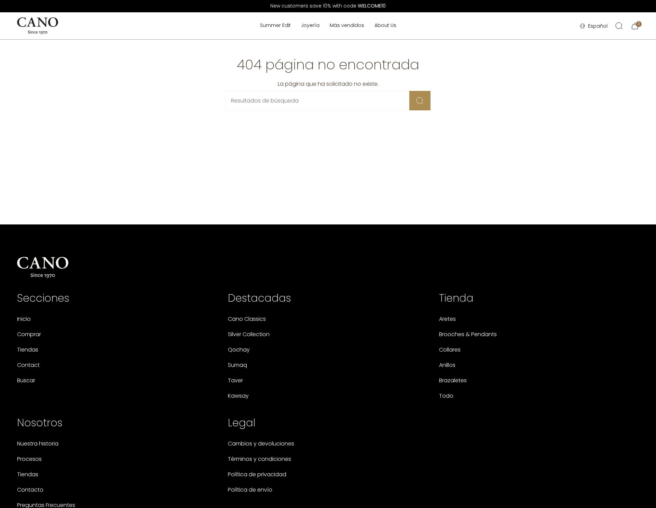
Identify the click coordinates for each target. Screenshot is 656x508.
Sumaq (237, 365)
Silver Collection (249, 334)
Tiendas (27, 350)
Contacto (30, 490)
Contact (28, 365)
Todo (446, 396)
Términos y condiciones (259, 459)
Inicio (24, 319)
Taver (235, 380)
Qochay (239, 350)
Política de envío (250, 490)
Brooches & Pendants (468, 334)
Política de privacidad (257, 474)
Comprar (29, 334)
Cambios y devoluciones (261, 444)
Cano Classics (247, 319)
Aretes (447, 319)
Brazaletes (453, 380)
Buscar (26, 380)
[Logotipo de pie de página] (42, 267)
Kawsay (238, 396)
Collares (450, 350)
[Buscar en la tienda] (419, 100)
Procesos (29, 459)
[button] (310, 25)
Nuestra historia (37, 444)
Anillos (447, 365)
